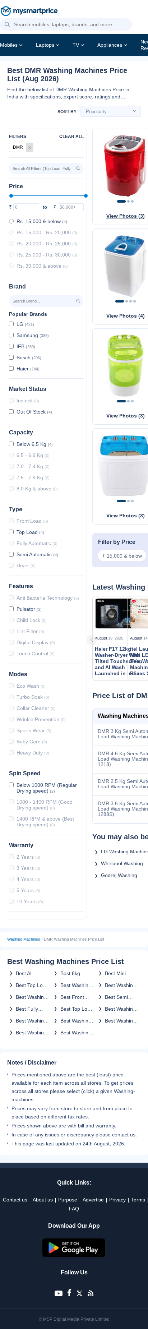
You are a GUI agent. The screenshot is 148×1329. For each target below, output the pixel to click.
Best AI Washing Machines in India (29, 973)
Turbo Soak (33, 697)
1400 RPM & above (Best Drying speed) (45, 821)
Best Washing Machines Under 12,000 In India (120, 985)
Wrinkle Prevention (41, 719)
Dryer (26, 565)
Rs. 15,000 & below (42, 221)
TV (76, 45)
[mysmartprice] (29, 11)
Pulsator (29, 609)
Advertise (93, 1200)
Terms (138, 1200)
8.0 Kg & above (37, 489)
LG (25, 324)
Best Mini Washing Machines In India (119, 973)
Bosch (29, 357)
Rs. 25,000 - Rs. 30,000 (47, 255)
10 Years (30, 901)
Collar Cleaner (36, 708)
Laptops (45, 45)
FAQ (74, 1209)
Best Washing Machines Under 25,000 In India (76, 1021)
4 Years (28, 879)
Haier (28, 369)
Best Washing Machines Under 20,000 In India (120, 1021)
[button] (7, 25)
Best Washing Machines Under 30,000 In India (31, 1021)
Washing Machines (23, 939)
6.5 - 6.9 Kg (33, 455)
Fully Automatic (37, 543)
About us (43, 1200)
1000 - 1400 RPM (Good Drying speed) (45, 805)
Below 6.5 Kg (35, 444)
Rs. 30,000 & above (42, 266)
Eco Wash (31, 686)
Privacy (117, 1200)
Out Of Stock (34, 412)
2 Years (28, 857)
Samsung (33, 335)
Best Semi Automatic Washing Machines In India (119, 997)
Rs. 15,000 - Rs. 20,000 (47, 232)
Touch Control (36, 653)
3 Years (28, 868)
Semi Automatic (37, 554)
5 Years (28, 890)
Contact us (15, 1200)
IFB (26, 346)
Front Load (32, 521)
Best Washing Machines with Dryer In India (76, 1032)
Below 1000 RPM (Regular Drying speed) (47, 788)
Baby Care (32, 741)
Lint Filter (30, 631)
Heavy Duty (33, 753)
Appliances (109, 45)
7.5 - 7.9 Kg (33, 477)
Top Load (30, 532)
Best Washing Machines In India (31, 997)
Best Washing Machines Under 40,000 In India (76, 985)
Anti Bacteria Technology (48, 598)
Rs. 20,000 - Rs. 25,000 (47, 243)
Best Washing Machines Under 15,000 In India (31, 1032)
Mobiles (9, 45)
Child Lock (32, 620)
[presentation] (101, 640)
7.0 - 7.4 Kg (33, 466)
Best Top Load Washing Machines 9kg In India (32, 985)
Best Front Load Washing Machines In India (76, 997)
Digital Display (36, 642)
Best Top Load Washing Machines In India (76, 1009)
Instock (28, 400)
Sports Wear (34, 730)
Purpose (67, 1200)
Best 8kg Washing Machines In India (74, 973)
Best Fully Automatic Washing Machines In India (29, 1009)
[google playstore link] (74, 1255)
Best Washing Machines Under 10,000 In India (120, 1009)
